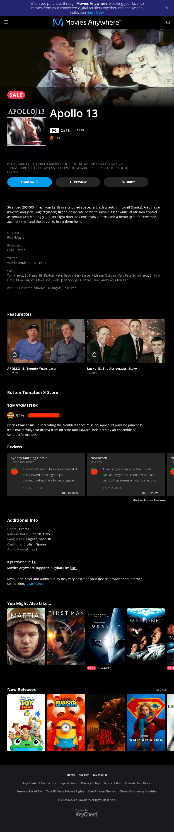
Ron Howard (15, 237)
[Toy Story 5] (26, 722)
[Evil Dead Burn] (106, 722)
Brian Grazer (16, 250)
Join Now (96, 12)
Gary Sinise (82, 275)
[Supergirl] (146, 722)
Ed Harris (31, 275)
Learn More (35, 583)
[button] (46, 341)
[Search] (168, 22)
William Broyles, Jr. (19, 263)
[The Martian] (26, 636)
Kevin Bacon (64, 275)
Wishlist (128, 182)
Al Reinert (41, 263)
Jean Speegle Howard (76, 280)
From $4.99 (29, 182)
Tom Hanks (15, 275)
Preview (80, 182)
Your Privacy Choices (102, 791)
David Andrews (103, 280)
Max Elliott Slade (48, 280)
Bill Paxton (46, 275)
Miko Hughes (25, 280)
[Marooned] (146, 636)
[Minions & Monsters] (66, 722)
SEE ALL (161, 690)
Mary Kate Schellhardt (132, 275)
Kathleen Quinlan (104, 275)
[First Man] (66, 636)
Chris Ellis (122, 280)
